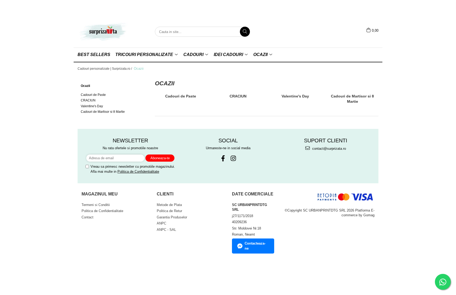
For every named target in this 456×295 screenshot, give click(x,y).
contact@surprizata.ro (328, 149)
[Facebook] (222, 158)
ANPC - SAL (166, 230)
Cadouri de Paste (93, 95)
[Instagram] (233, 158)
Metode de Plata (169, 205)
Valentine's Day (92, 106)
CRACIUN (88, 100)
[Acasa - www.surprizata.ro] (104, 31)
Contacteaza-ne (255, 245)
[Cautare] (245, 32)
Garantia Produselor (172, 217)
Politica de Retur (169, 211)
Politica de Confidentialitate (138, 172)
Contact (87, 217)
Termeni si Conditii (96, 205)
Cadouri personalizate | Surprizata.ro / (105, 69)
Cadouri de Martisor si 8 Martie (103, 112)
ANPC (161, 223)
